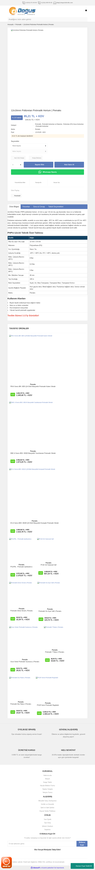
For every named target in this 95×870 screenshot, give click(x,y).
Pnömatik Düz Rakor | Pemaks (20, 704)
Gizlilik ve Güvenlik (47, 804)
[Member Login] (80, 11)
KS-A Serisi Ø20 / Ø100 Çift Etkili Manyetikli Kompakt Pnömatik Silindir (34, 523)
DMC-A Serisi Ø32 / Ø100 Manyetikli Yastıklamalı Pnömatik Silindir (33, 453)
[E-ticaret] (47, 868)
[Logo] (22, 11)
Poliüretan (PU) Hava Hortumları (73, 124)
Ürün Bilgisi (14, 207)
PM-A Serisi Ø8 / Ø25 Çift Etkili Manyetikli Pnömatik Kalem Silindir (32, 386)
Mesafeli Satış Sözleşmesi (47, 801)
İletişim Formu (47, 792)
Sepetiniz (47, 829)
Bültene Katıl (82, 843)
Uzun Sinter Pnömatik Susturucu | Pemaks (24, 662)
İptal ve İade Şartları (47, 807)
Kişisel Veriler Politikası (47, 811)
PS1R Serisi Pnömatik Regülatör (48, 705)
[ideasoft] (35, 868)
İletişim (47, 779)
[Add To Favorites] (20, 182)
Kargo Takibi (47, 782)
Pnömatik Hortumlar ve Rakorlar (52, 124)
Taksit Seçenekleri (55, 207)
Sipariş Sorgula (47, 789)
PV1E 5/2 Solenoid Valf (48, 565)
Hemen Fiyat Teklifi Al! (84, 866)
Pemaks (37, 129)
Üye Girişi (47, 823)
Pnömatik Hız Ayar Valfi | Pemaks (50, 611)
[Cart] (85, 11)
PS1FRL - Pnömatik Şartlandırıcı (21, 567)
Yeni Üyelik (47, 819)
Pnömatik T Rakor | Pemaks (54, 652)
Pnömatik (38, 124)
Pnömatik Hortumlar (42, 126)
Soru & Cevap (39, 207)
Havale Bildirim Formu (47, 785)
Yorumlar (26, 207)
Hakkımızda (47, 775)
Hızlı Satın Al (69, 164)
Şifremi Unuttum (47, 826)
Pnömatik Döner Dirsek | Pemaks (21, 611)
